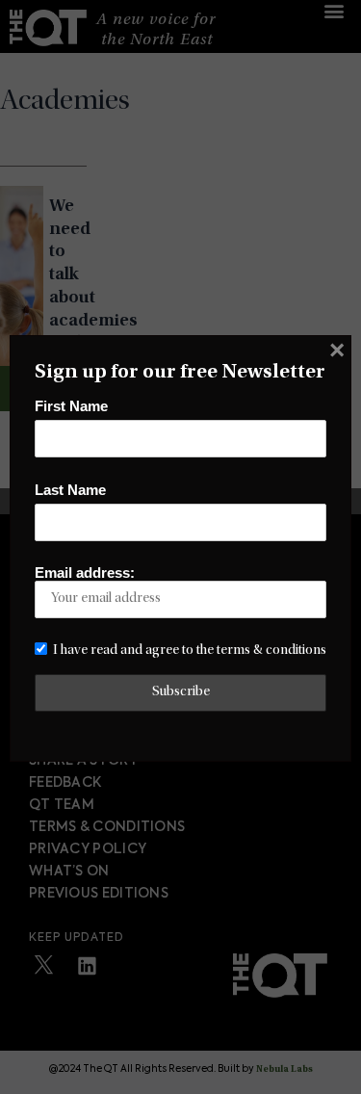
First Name (71, 406)
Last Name (70, 490)
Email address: (85, 573)
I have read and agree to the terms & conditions (189, 650)
